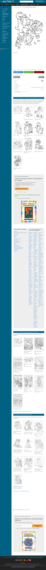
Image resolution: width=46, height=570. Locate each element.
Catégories (6, 4)
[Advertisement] (28, 61)
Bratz (29, 257)
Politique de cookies (33, 557)
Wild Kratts (40, 299)
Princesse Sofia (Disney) (40, 250)
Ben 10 (30, 243)
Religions (3, 42)
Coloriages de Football (28, 366)
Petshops (40, 238)
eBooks (38, 4)
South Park (40, 266)
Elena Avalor (31, 286)
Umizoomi (40, 294)
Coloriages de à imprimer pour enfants (22, 509)
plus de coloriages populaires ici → (24, 491)
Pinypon (40, 241)
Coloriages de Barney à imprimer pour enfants (34, 98)
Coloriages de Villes (17, 372)
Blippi (30, 250)
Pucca (40, 252)
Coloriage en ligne (32, 4)
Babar (30, 238)
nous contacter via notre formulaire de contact (18, 566)
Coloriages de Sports (18, 346)
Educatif (15, 236)
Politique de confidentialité (36, 528)
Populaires (17, 4)
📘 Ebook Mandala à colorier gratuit (4, 49)
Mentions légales (28, 557)
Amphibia (30, 237)
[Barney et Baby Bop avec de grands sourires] (28, 133)
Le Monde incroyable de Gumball (36, 276)
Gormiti (30, 304)
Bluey (30, 251)
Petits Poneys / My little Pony (41, 236)
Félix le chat (31, 291)
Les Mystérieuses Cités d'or (36, 285)
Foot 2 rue (30, 292)
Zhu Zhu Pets (41, 303)
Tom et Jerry (40, 289)
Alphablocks (31, 236)
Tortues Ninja (41, 290)
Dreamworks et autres (17, 241)
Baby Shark (30, 239)
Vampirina (40, 295)
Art (14, 237)
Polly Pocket (41, 244)
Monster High (36, 316)
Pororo (40, 245)
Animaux (15, 235)
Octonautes (35, 321)
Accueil (2, 4)
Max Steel (35, 305)
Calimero (30, 262)
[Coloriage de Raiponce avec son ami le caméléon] (38, 467)
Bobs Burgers (31, 256)
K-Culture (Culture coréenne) (18, 247)
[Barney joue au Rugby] (38, 118)
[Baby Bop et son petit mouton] (38, 150)
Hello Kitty (35, 232)
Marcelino (35, 302)
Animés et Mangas (5, 33)
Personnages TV (18, 7)
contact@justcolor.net (32, 566)
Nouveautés (12, 4)
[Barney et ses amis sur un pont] (17, 150)
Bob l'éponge (31, 252)
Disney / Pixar (4, 24)
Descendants (31, 277)
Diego (30, 278)
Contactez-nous (23, 557)
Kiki (34, 248)
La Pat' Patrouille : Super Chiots (36, 264)
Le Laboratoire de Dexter (35, 272)
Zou (39, 306)
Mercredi (35, 308)
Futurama (30, 296)
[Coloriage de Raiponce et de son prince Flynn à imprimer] (17, 467)
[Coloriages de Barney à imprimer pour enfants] (13, 509)
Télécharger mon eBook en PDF (21, 188)
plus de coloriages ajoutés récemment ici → (26, 411)
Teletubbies (40, 283)
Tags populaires (19, 557)
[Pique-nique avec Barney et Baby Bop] (17, 166)
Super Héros (4, 31)
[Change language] (44, 1)
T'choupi (40, 280)
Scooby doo (40, 261)
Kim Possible (36, 249)
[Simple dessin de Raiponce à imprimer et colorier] (38, 450)
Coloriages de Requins (39, 371)
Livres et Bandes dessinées (18, 248)
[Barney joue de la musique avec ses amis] (28, 150)
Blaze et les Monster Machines (30, 248)
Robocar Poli (41, 255)
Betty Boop (30, 244)
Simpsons (40, 265)
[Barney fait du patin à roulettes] (28, 118)
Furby (30, 295)
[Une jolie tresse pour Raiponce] (28, 431)
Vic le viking (40, 296)
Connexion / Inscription (39, 1)
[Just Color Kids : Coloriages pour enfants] (8, 1)
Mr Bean (35, 317)
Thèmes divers (4, 16)
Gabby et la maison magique (30, 298)
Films (15, 243)
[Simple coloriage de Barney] (38, 133)
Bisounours (30, 245)
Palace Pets (36, 325)
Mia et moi (35, 309)
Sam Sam (40, 260)
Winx (39, 300)
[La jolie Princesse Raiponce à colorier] (38, 432)
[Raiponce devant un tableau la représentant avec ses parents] (17, 484)
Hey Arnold (35, 233)
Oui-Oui (35, 324)
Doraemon (30, 285)
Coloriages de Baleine (28, 353)
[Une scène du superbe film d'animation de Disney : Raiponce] (28, 467)
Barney (23, 7)
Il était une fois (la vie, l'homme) (35, 236)
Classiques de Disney (17, 238)
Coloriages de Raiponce (18, 433)
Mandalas (15, 231)
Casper (30, 265)
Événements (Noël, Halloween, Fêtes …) (20, 232)
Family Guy (30, 290)
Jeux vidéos (16, 249)
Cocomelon (30, 273)
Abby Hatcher (31, 232)
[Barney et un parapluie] (17, 133)
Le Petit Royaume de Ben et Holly (36, 279)
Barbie (30, 242)
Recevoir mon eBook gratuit (37, 526)
